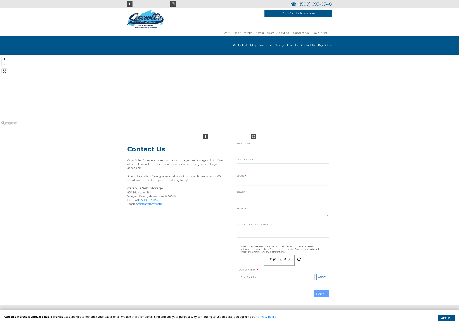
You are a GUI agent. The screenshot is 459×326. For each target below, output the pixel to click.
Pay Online (320, 32)
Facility (242, 208)
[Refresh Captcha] (298, 259)
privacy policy (267, 317)
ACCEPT (446, 318)
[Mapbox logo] (9, 123)
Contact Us (301, 32)
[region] (229, 90)
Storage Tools (263, 32)
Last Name (244, 159)
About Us (283, 32)
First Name (244, 143)
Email (241, 176)
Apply (322, 277)
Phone (241, 192)
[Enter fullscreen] (4, 71)
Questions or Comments (254, 224)
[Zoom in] (4, 59)
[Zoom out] (4, 64)
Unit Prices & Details (238, 32)
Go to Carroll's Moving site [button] (298, 13)
